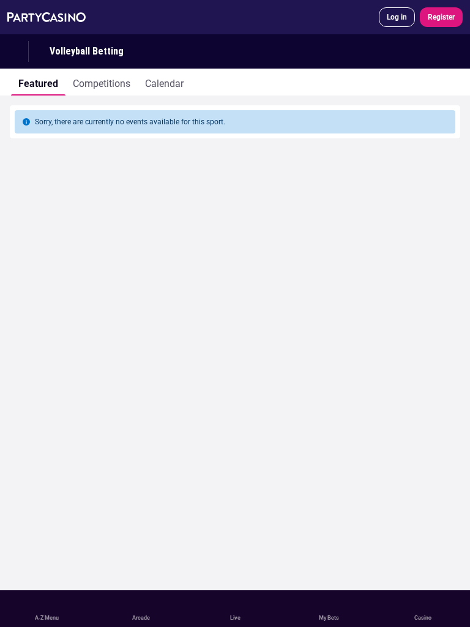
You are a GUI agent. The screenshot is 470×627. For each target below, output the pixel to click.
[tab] (38, 82)
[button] (235, 140)
